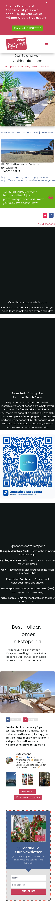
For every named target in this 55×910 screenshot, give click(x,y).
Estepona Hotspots (17, 66)
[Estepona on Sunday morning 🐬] (11, 779)
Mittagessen (8, 132)
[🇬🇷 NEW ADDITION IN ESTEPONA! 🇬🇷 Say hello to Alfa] (44, 779)
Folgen (15, 719)
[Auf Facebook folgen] (51, 215)
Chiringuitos (47, 132)
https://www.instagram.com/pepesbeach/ (25, 177)
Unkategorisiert (40, 66)
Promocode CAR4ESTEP (27, 28)
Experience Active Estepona (27, 546)
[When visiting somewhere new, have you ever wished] (27, 779)
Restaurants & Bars (28, 132)
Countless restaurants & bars (27, 302)
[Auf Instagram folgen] (45, 215)
